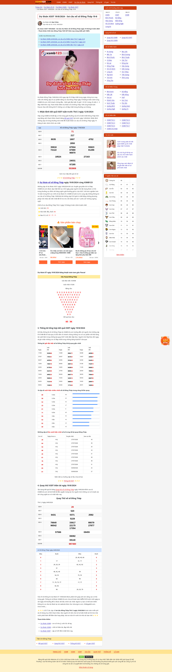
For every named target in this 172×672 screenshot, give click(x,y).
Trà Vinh (109, 77)
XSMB (59, 2)
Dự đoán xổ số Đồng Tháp (52, 182)
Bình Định (110, 92)
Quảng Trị (125, 109)
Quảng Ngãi (119, 23)
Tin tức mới (109, 135)
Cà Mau (109, 60)
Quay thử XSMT (127, 37)
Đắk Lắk (109, 94)
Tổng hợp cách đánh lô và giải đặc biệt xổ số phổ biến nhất (125, 165)
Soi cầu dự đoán (79, 2)
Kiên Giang (125, 69)
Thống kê (99, 2)
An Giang (110, 51)
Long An (108, 26)
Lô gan (106, 2)
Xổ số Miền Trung (111, 87)
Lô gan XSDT (90, 643)
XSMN (65, 2)
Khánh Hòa (110, 100)
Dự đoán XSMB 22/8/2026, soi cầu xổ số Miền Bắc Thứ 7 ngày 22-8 (62, 45)
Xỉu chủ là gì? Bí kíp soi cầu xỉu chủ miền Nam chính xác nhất (125, 154)
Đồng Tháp (110, 66)
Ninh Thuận (111, 103)
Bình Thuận (125, 57)
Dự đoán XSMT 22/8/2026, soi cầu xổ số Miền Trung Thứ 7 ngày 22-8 (63, 42)
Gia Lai (109, 97)
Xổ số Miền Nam (111, 47)
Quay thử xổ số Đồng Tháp (65, 489)
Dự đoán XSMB (46, 623)
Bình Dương (126, 54)
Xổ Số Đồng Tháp (69, 178)
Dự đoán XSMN (46, 627)
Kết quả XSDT (42, 643)
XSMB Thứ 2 (111, 120)
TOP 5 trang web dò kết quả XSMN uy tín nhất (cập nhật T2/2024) (125, 144)
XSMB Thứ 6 (111, 126)
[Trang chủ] (43, 2)
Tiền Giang (125, 75)
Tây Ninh (110, 75)
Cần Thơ (124, 60)
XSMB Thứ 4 (111, 123)
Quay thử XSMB (112, 37)
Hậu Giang (109, 21)
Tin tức (113, 2)
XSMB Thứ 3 (126, 120)
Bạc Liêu (124, 51)
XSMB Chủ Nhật (112, 129)
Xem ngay (51, 262)
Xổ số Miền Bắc (110, 115)
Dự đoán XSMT (46, 631)
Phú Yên (124, 103)
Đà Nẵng (118, 18)
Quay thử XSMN (112, 40)
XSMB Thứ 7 (126, 126)
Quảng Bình (111, 106)
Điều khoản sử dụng (86, 667)
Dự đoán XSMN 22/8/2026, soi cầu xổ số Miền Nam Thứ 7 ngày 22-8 (63, 39)
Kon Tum (125, 100)
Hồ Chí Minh (109, 23)
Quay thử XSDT (59, 643)
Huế (123, 97)
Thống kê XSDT (69, 481)
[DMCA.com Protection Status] (86, 656)
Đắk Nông (118, 21)
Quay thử (90, 2)
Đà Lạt (109, 63)
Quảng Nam (126, 106)
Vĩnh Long (125, 77)
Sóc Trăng (125, 72)
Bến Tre (109, 54)
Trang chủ (57, 652)
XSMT (70, 2)
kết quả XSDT (68, 118)
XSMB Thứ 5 (126, 123)
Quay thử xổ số (110, 33)
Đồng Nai (125, 63)
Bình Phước (109, 18)
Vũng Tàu (110, 80)
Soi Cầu (87, 652)
